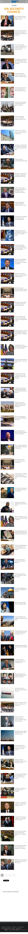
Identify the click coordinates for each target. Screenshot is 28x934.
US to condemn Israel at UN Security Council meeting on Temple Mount (21, 447)
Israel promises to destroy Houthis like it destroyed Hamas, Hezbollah (20, 104)
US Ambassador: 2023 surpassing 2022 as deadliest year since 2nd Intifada (21, 347)
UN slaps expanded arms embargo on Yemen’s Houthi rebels (21, 618)
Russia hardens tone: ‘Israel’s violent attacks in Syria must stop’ (21, 361)
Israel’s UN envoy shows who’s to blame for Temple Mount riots (20, 575)
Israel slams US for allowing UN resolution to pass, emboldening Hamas (21, 218)
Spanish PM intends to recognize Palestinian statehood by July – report (20, 204)
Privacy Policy (21, 927)
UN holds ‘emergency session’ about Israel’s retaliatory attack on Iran (20, 118)
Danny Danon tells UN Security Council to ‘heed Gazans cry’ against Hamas (20, 75)
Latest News (3, 927)
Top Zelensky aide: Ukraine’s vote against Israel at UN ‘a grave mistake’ (21, 490)
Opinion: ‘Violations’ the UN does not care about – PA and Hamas (20, 704)
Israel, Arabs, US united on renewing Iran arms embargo (20, 790)
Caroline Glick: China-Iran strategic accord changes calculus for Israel (20, 818)
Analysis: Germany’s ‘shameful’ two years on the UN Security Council (20, 761)
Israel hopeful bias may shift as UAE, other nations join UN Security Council (21, 632)
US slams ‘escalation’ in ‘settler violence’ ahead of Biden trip (20, 561)
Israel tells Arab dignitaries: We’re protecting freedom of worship (21, 590)
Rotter (13, 928)
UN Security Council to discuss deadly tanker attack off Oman (21, 690)
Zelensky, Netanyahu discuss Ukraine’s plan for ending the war (21, 647)
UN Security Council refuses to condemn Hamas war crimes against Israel (21, 304)
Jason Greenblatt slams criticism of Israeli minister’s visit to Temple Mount (21, 432)
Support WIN (18, 928)
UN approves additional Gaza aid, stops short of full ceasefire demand (21, 275)
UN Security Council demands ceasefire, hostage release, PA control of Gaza (21, 289)
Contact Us (14, 927)
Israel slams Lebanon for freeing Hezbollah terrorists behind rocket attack (21, 675)
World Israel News (15, 929)
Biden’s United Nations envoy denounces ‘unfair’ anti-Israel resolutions (21, 518)
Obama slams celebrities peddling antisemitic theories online (21, 504)
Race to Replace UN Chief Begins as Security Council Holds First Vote (20, 18)
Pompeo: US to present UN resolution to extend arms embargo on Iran (20, 804)
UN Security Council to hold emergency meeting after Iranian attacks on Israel (21, 175)
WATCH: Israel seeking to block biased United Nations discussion (21, 418)
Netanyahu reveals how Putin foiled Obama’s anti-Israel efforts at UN (21, 861)
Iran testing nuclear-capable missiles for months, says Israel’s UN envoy (21, 733)
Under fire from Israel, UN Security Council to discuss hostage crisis (20, 132)
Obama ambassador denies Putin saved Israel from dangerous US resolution (21, 847)
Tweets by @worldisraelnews (10, 891)
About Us (9, 927)
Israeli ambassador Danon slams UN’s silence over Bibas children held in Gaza (20, 89)
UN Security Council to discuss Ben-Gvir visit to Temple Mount (20, 461)
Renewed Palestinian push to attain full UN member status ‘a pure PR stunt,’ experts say (21, 532)
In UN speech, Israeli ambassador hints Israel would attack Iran (20, 661)
